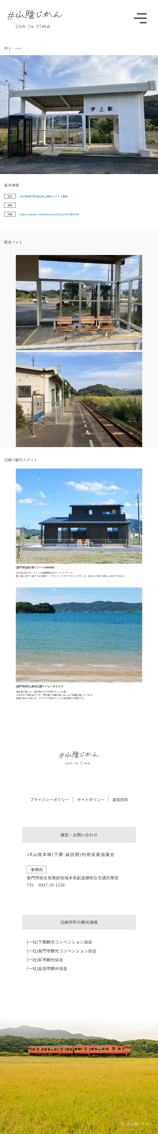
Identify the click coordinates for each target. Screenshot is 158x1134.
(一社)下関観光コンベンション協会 (59, 942)
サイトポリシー (91, 799)
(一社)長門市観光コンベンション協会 (61, 951)
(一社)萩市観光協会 (45, 960)
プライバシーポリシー (49, 799)
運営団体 (120, 799)
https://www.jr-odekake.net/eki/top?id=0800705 (49, 214)
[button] (79, 303)
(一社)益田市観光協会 (47, 968)
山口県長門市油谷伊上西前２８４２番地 (44, 196)
